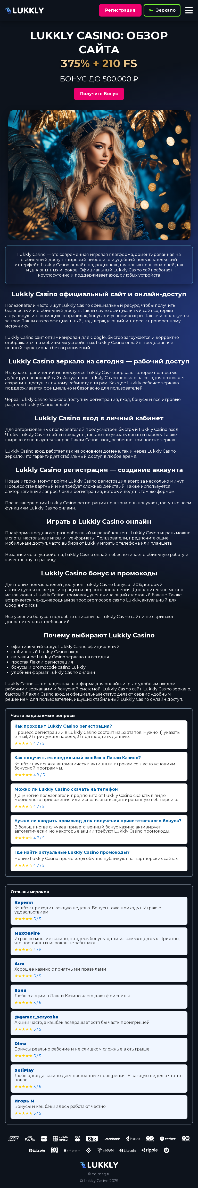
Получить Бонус (99, 93)
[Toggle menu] (189, 10)
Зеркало (166, 10)
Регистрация (120, 10)
